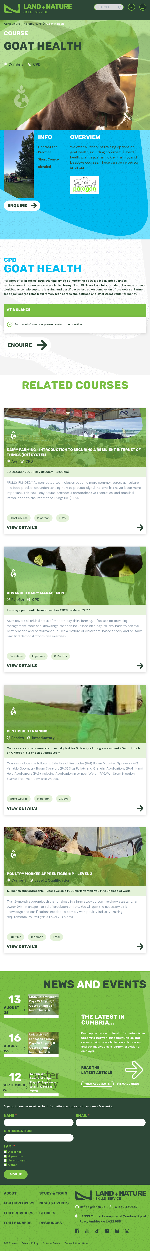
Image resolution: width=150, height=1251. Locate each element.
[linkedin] (107, 1231)
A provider (16, 1156)
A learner (14, 1152)
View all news (128, 1083)
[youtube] (87, 1231)
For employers (19, 1203)
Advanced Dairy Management (36, 593)
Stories (47, 1213)
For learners (17, 1223)
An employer (17, 1160)
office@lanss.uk (92, 1207)
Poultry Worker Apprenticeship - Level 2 (49, 874)
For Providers (18, 1213)
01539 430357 (126, 1207)
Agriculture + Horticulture (23, 24)
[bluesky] (117, 1231)
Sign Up (16, 1174)
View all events (97, 1083)
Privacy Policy (30, 1243)
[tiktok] (97, 1231)
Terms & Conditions (76, 1243)
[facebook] (77, 1231)
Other (12, 1165)
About (10, 1193)
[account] (131, 7)
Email (83, 1115)
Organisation (18, 1131)
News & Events (54, 1203)
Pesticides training (27, 731)
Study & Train (53, 1193)
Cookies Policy (51, 1243)
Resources (50, 1223)
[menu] (142, 7)
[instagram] (127, 1231)
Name (10, 1115)
